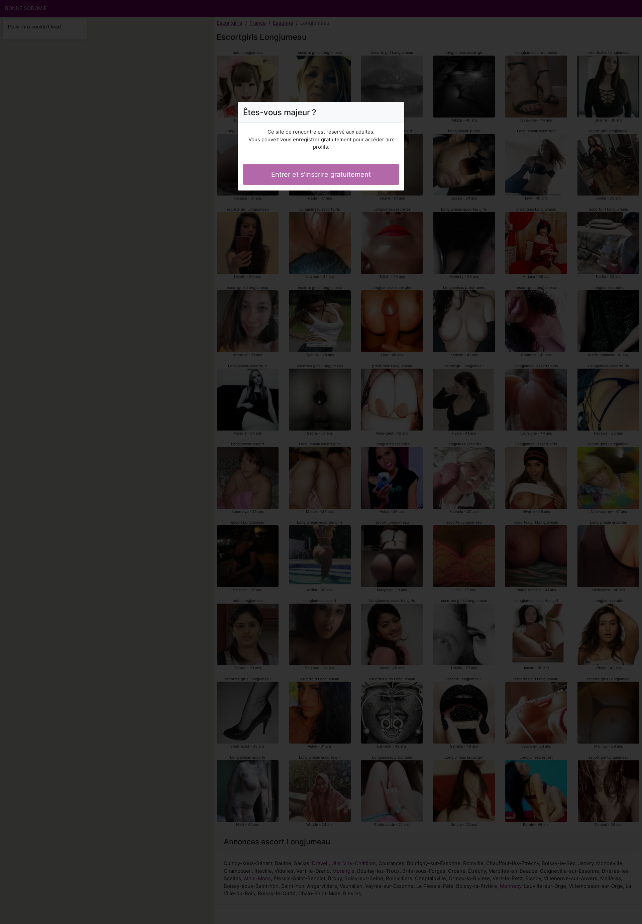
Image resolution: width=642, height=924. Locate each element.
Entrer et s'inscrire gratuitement (321, 174)
